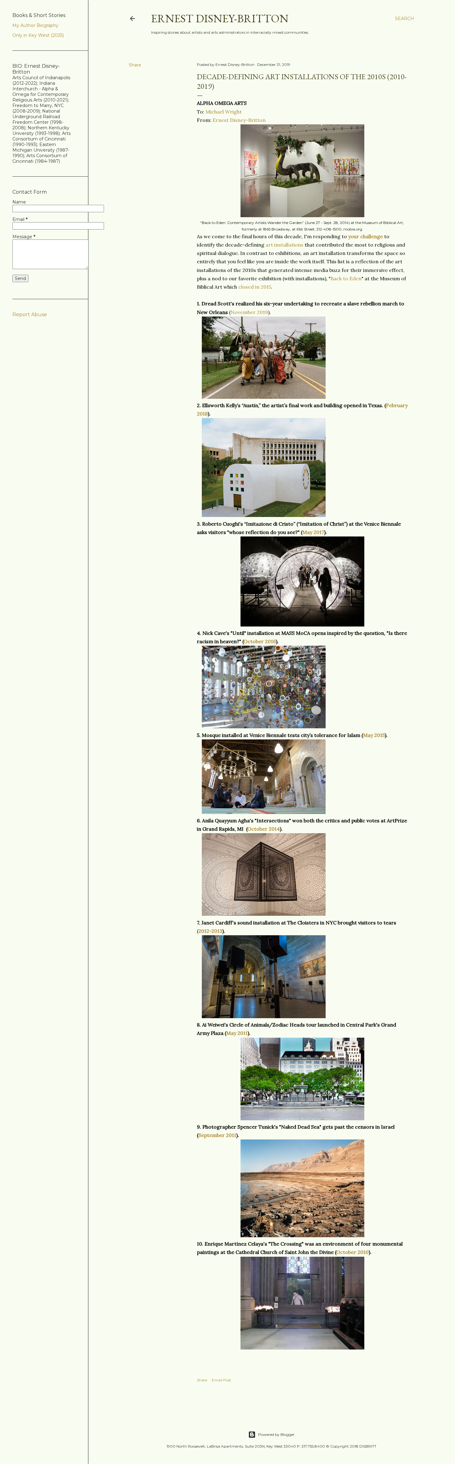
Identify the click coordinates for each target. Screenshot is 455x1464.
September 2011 (217, 1135)
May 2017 (313, 532)
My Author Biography (35, 25)
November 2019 (249, 312)
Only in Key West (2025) (38, 35)
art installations (284, 245)
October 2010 (352, 1252)
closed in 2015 (254, 287)
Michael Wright (224, 112)
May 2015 (374, 735)
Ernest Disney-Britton (219, 18)
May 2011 (237, 1033)
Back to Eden (346, 278)
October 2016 (260, 641)
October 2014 (263, 829)
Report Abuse (29, 314)
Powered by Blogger (276, 1434)
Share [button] (135, 65)
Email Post (221, 1380)
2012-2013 (210, 931)
